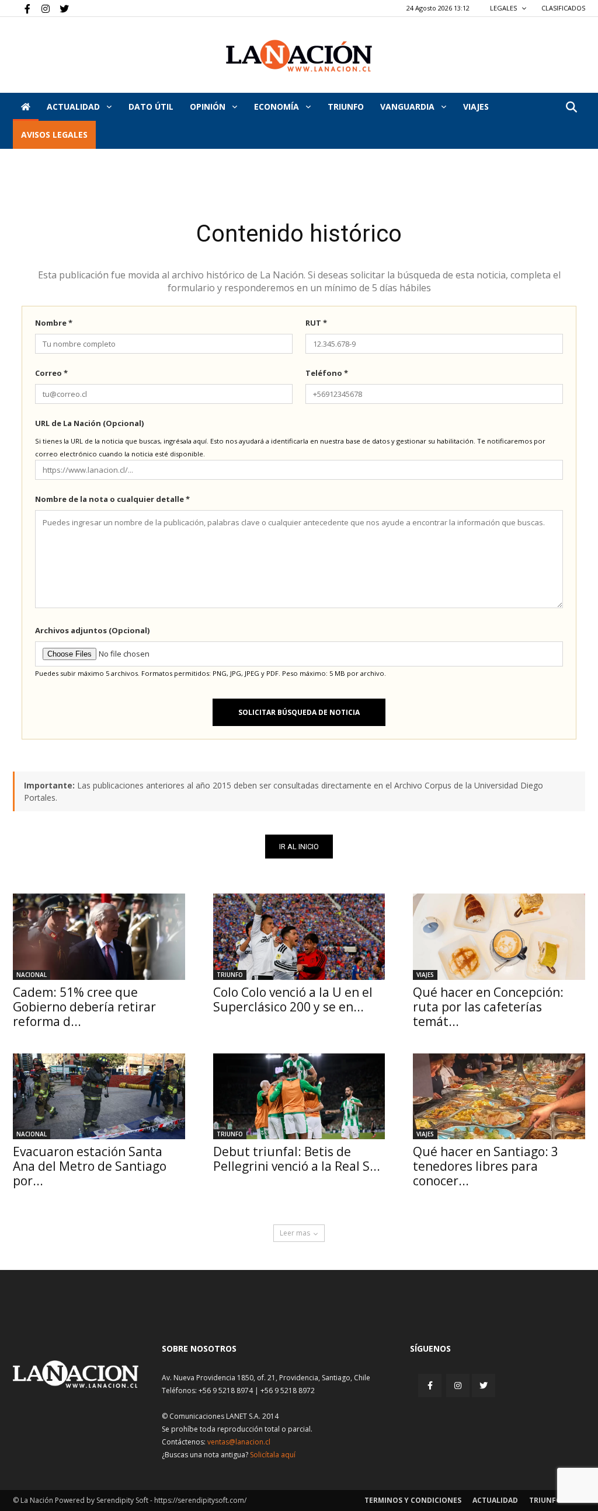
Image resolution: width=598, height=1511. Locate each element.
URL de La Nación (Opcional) (89, 423)
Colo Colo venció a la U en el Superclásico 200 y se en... (293, 999)
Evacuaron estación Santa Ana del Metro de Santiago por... (89, 1166)
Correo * (51, 373)
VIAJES (476, 106)
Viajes (425, 975)
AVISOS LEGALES (54, 134)
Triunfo (346, 106)
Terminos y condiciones (412, 1500)
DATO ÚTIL (150, 106)
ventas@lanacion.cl (238, 1442)
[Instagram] (41, 8)
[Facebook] (21, 8)
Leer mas (295, 1233)
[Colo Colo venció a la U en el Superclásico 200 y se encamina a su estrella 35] (299, 936)
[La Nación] (299, 56)
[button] (571, 107)
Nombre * (53, 322)
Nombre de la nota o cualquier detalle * (112, 499)
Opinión (209, 106)
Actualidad (74, 106)
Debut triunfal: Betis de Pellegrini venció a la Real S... (296, 1158)
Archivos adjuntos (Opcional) (92, 630)
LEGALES (504, 8)
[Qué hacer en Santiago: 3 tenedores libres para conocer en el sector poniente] (499, 1096)
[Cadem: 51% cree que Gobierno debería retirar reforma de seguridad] (99, 936)
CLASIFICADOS (563, 8)
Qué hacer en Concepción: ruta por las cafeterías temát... (488, 1007)
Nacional (31, 975)
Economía (277, 106)
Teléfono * (326, 373)
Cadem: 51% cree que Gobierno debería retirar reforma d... (84, 1007)
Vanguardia (408, 106)
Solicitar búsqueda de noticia (299, 712)
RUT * (316, 322)
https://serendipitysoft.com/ (200, 1500)
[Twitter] (60, 8)
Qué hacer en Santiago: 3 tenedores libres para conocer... (485, 1166)
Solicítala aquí (272, 1455)
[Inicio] (26, 107)
